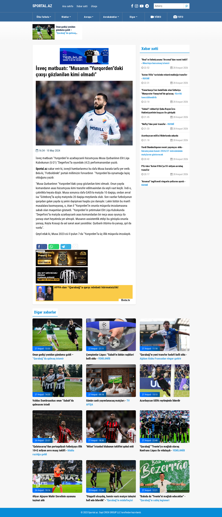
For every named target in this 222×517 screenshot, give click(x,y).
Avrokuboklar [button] (110, 16)
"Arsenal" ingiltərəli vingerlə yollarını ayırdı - (164, 185)
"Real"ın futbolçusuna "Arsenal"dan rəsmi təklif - (164, 63)
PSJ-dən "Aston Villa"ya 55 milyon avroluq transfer (164, 170)
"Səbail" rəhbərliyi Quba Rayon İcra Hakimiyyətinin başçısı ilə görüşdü (164, 113)
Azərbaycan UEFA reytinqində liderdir (160, 400)
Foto (180, 16)
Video (157, 16)
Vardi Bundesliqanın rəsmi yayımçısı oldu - (164, 153)
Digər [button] (132, 16)
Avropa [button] (87, 16)
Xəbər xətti (82, 6)
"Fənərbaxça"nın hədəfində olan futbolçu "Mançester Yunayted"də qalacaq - (164, 96)
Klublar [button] (65, 16)
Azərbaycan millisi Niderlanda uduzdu (164, 138)
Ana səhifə (67, 6)
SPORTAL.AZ (43, 6)
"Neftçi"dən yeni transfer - (164, 126)
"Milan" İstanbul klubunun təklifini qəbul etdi (110, 446)
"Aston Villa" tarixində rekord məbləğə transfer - (164, 78)
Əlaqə (94, 6)
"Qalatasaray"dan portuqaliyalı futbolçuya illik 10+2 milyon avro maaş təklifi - (57, 450)
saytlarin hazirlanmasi (49, 239)
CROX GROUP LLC (112, 512)
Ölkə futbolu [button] (43, 16)
